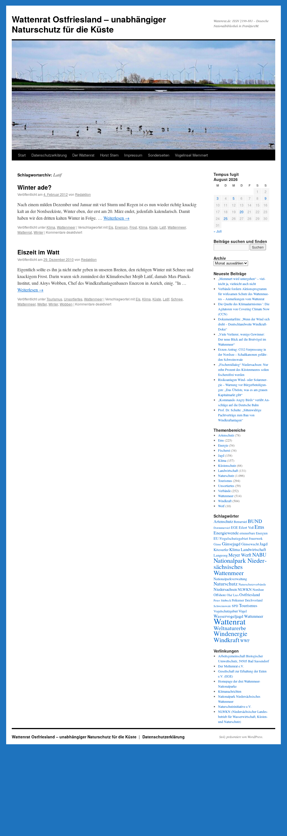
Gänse (217, 544)
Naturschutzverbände (252, 584)
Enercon (121, 227)
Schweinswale (222, 606)
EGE (234, 527)
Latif (162, 227)
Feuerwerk (256, 538)
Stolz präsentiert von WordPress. (241, 736)
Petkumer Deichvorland (247, 600)
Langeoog (221, 555)
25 (226, 218)
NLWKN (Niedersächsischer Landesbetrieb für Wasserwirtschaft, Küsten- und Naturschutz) (243, 716)
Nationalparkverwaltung (230, 579)
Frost (133, 227)
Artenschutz (226, 435)
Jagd (221, 455)
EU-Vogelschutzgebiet (231, 538)
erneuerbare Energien (254, 533)
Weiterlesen (116, 218)
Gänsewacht (250, 544)
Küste (153, 227)
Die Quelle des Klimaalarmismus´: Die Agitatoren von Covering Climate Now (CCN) (244, 309)
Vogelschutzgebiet (226, 611)
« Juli (218, 231)
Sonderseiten (158, 155)
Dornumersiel (222, 528)
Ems (221, 440)
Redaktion (83, 194)
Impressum (133, 155)
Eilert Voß (246, 527)
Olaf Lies (233, 595)
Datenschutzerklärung (49, 155)
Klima (51, 227)
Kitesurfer (221, 549)
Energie (223, 445)
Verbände (224, 490)
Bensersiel (240, 522)
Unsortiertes (73, 299)
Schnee (177, 299)
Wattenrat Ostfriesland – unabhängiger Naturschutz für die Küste (89, 24)
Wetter (42, 304)
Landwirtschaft (228, 470)
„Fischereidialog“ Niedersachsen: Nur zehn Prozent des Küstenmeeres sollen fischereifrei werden (243, 369)
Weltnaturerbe (230, 628)
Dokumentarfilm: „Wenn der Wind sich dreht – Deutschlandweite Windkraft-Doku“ (244, 324)
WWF (245, 640)
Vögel (243, 611)
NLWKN (245, 589)
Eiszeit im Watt (38, 252)
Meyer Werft (239, 555)
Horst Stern (109, 155)
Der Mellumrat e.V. (231, 666)
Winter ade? (34, 187)
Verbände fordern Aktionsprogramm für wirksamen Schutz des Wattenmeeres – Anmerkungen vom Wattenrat (243, 293)
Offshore (220, 594)
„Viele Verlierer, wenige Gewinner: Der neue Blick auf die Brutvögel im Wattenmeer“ (242, 339)
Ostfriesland (249, 594)
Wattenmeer (66, 227)
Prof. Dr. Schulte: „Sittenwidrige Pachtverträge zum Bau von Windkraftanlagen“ (239, 415)
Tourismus (54, 299)
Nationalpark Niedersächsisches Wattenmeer (240, 566)
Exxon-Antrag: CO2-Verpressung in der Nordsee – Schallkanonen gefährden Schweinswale (242, 354)
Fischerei (224, 450)
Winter (38, 232)
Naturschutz (226, 475)
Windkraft (225, 501)
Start (22, 155)
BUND (255, 521)
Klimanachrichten (229, 691)
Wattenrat (24, 232)
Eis (110, 227)
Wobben (66, 304)
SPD (235, 605)
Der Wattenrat (83, 155)
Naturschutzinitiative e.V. (234, 706)
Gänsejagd (231, 543)
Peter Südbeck (222, 600)
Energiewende (226, 533)
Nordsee (258, 589)
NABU (259, 554)
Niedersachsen (225, 589)
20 (242, 211)
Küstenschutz (227, 465)
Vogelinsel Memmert (191, 155)
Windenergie (230, 633)
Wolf (221, 506)
